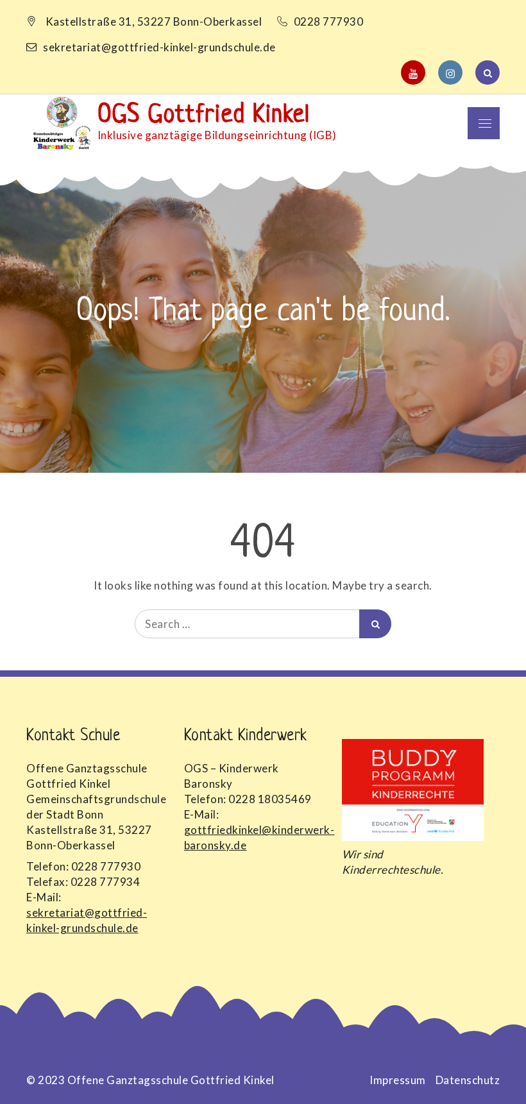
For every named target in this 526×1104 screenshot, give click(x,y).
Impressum (397, 1080)
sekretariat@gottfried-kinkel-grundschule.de (159, 47)
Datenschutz (468, 1080)
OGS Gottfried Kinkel (204, 115)
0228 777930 (330, 21)
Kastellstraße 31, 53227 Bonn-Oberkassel (154, 21)
